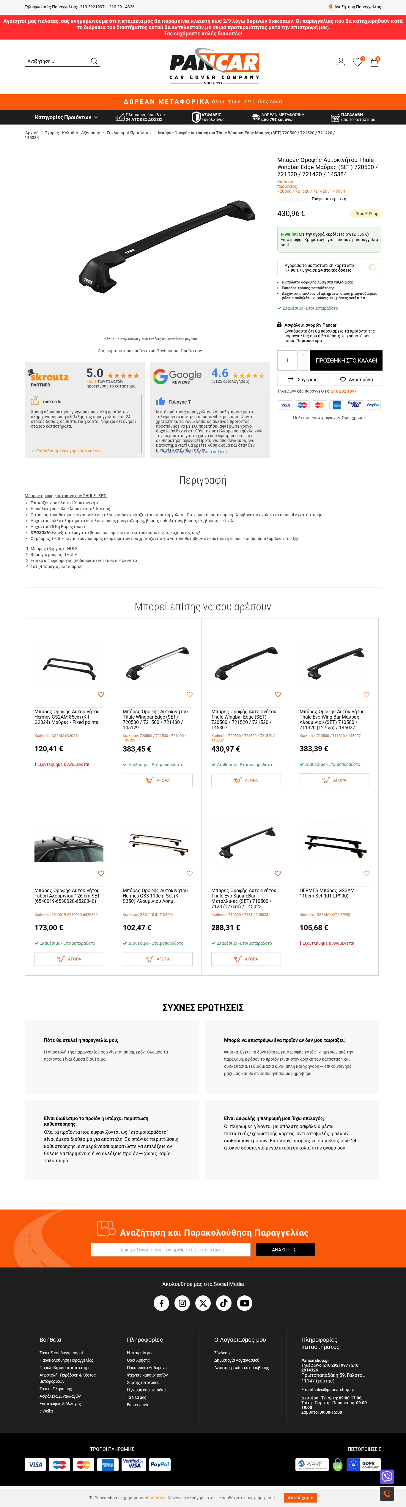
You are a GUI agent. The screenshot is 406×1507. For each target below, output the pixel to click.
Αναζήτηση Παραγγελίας (357, 6)
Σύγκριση (308, 379)
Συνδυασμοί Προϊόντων (179, 350)
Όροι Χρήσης (138, 1360)
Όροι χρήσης (354, 417)
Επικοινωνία (138, 1404)
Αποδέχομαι (301, 1497)
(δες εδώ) (270, 101)
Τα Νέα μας (137, 1397)
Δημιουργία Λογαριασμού (236, 1360)
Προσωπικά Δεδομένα (147, 1367)
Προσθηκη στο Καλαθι (346, 360)
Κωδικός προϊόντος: (287, 184)
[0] (374, 68)
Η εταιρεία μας (140, 1352)
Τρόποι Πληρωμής (56, 1388)
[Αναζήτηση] (93, 61)
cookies (158, 1497)
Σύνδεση (222, 1352)
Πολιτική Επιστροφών (314, 417)
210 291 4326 (122, 6)
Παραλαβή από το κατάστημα (65, 1367)
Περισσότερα (309, 340)
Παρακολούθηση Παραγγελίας (67, 1360)
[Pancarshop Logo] (214, 66)
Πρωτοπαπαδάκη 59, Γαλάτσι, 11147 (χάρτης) (333, 1378)
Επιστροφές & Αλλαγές (60, 1403)
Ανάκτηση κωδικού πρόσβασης (241, 1367)
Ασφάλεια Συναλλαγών (60, 1396)
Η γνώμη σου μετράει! (146, 1390)
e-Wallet (46, 1411)
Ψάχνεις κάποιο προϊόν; (148, 1375)
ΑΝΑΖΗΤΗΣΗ (286, 1250)
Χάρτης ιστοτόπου (143, 1382)
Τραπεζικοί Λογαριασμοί (61, 1352)
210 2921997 (92, 6)
